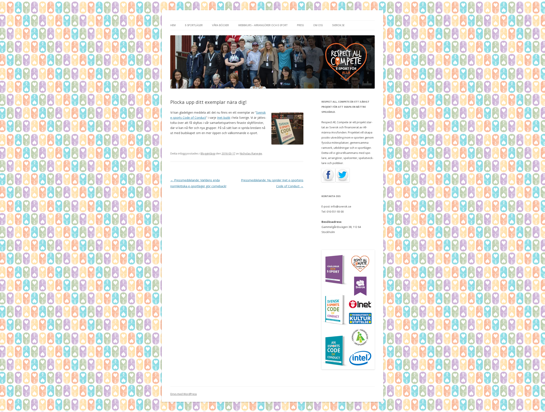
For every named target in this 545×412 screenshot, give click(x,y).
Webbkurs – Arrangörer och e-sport (263, 25)
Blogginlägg (208, 153)
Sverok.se (338, 25)
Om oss (318, 25)
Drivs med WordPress (183, 394)
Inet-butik (223, 118)
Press (300, 25)
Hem (173, 25)
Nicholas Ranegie (251, 153)
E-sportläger (194, 25)
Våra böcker (220, 25)
